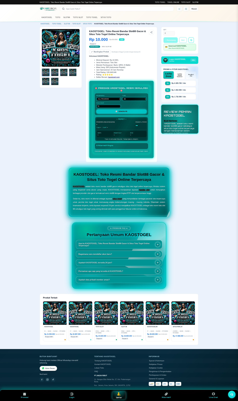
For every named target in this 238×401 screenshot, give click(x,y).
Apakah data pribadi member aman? (94, 280)
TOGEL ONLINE (173, 2)
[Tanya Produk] (191, 40)
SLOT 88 (67, 23)
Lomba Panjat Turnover (179, 75)
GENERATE (121, 111)
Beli (183, 40)
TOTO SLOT (185, 2)
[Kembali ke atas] (232, 388)
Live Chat (213, 397)
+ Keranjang (170, 40)
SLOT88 (195, 2)
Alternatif (166, 397)
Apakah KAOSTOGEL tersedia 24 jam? (95, 263)
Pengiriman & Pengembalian (160, 371)
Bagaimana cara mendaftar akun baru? (95, 254)
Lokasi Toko (99, 368)
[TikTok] (53, 379)
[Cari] (63, 9)
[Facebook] (42, 379)
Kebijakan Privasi (155, 364)
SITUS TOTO (106, 17)
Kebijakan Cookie (156, 368)
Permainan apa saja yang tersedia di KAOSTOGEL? (100, 271)
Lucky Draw (168, 74)
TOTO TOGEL (160, 2)
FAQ (96, 371)
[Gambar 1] (46, 72)
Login (71, 397)
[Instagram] (47, 379)
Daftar (119, 398)
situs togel (117, 199)
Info (193, 60)
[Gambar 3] (64, 72)
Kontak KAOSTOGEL (102, 364)
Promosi (24, 397)
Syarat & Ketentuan (156, 361)
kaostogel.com (114, 77)
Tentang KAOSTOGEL (103, 361)
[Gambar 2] (55, 72)
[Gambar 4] (73, 72)
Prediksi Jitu (191, 75)
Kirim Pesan (50, 368)
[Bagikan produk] (151, 32)
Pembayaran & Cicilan (157, 375)
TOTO (57, 17)
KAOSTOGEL (47, 17)
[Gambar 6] (55, 81)
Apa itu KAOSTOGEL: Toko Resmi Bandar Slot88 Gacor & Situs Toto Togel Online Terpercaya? (113, 244)
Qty (165, 29)
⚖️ (186, 9)
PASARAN (100, 95)
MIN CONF (100, 103)
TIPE (124, 95)
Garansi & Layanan (156, 379)
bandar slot (144, 190)
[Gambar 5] (46, 81)
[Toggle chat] (232, 394)
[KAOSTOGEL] (48, 8)
